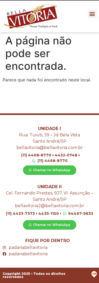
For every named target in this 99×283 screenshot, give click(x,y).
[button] (92, 14)
